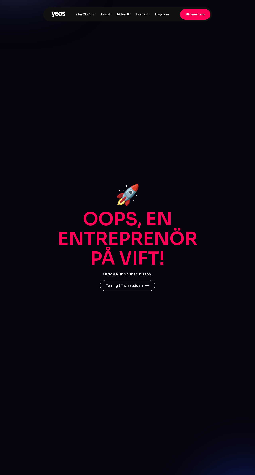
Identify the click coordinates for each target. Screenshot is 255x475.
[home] (58, 14)
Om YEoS (83, 14)
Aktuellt (123, 14)
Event (105, 14)
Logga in (162, 14)
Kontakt (142, 14)
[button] (85, 14)
